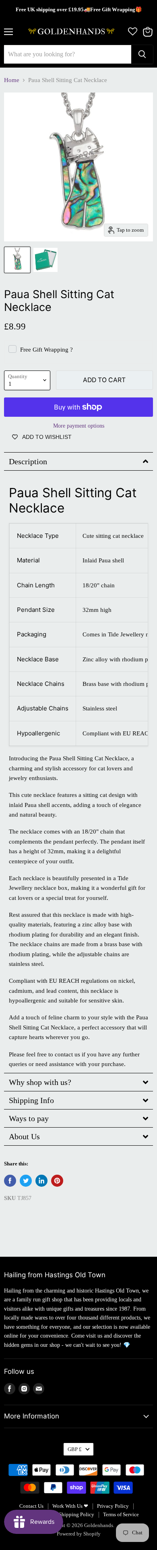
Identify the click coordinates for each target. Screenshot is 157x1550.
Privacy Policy (113, 1506)
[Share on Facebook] (10, 1181)
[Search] (142, 54)
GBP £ (75, 1449)
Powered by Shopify (79, 1534)
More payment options (78, 425)
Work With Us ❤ (70, 1506)
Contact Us (31, 1506)
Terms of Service (121, 1514)
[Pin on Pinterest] (57, 1181)
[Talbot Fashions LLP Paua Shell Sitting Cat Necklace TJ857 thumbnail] (17, 260)
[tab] (78, 461)
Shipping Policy (76, 1514)
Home (11, 80)
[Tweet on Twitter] (26, 1181)
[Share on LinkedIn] (41, 1181)
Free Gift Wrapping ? (46, 349)
